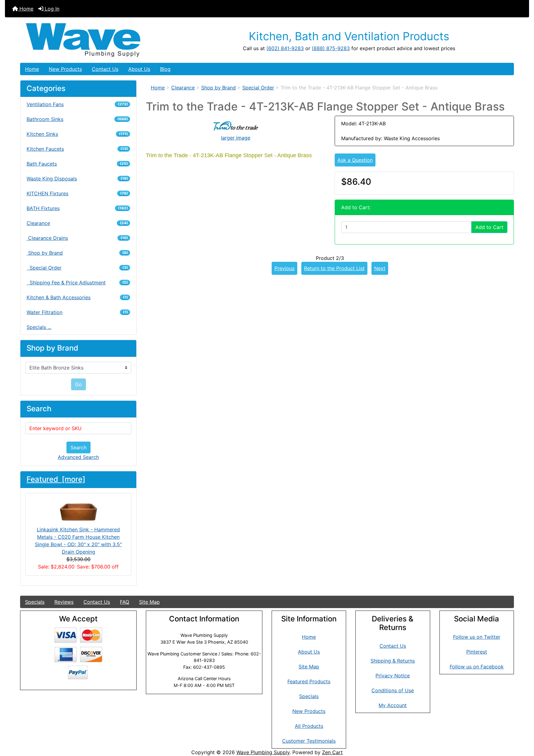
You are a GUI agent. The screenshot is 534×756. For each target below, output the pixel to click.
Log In (51, 9)
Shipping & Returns (393, 661)
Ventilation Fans (77, 104)
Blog (165, 69)
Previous (284, 268)
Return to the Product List (334, 268)
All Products (309, 726)
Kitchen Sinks (77, 134)
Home (25, 9)
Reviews (64, 602)
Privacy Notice (392, 675)
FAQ (124, 602)
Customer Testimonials (309, 741)
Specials (34, 602)
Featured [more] (56, 479)
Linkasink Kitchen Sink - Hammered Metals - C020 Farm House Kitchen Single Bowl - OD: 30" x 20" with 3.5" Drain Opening (78, 540)
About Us (139, 69)
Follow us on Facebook (477, 666)
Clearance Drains (77, 238)
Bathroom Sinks (77, 119)
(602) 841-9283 (285, 48)
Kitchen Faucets (77, 149)
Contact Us (105, 69)
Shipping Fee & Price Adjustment (77, 282)
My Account (393, 705)
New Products (65, 69)
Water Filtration (77, 312)
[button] (522, 725)
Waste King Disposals (77, 178)
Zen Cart (332, 752)
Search (78, 447)
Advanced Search (78, 457)
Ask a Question (355, 160)
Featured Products (308, 681)
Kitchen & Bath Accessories (77, 297)
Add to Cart (489, 227)
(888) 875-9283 (331, 48)
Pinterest (476, 652)
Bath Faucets (77, 164)
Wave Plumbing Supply (263, 752)
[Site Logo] (102, 40)
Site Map (149, 602)
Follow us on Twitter (476, 637)
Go (78, 384)
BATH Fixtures (77, 208)
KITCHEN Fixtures (77, 193)
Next (379, 268)
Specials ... (39, 327)
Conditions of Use (392, 690)
